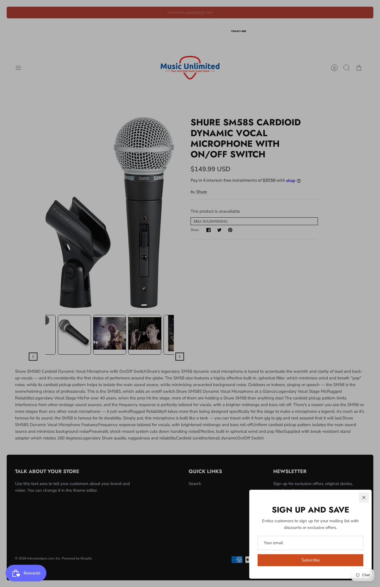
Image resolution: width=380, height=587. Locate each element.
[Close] (364, 498)
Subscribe (311, 560)
